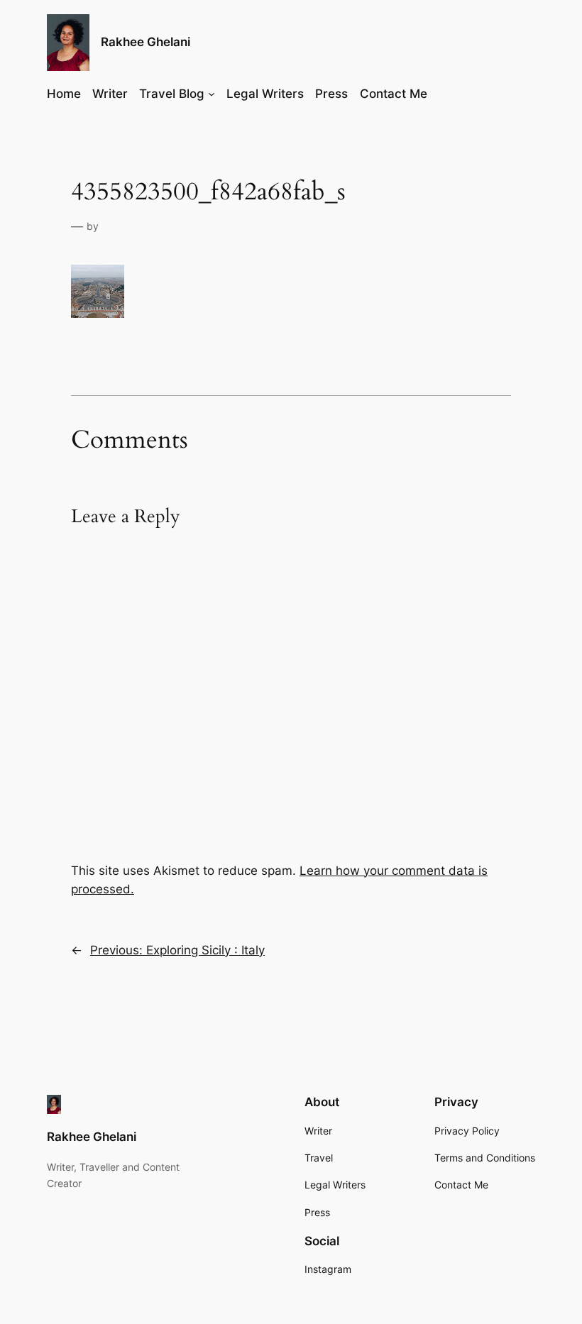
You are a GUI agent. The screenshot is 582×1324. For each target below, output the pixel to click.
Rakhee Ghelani (145, 42)
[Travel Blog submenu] (211, 93)
